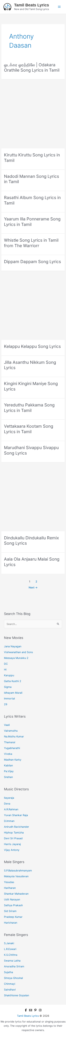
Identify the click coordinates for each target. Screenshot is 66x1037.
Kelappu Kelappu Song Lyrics (32, 346)
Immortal (9, 698)
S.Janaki (9, 943)
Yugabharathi (12, 748)
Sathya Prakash (13, 905)
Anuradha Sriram (14, 966)
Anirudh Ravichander (16, 826)
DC (6, 663)
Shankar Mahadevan (16, 893)
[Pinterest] (35, 1010)
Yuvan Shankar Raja (16, 815)
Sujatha (8, 972)
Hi (5, 669)
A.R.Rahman (11, 809)
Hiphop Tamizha (14, 832)
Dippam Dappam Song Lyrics (32, 261)
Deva (7, 803)
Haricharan (10, 922)
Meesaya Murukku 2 (16, 658)
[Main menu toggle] (59, 6)
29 (5, 704)
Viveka (8, 753)
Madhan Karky (12, 759)
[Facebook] (25, 1010)
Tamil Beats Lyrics (31, 5)
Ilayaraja (9, 797)
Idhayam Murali (13, 692)
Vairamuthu (11, 730)
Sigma (8, 686)
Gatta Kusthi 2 (12, 681)
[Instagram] (40, 1010)
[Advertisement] (33, 114)
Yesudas (9, 882)
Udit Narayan (12, 899)
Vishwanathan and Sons (18, 652)
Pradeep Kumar (13, 916)
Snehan (8, 777)
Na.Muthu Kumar (14, 736)
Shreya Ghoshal (13, 978)
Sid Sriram (10, 911)
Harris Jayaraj (12, 844)
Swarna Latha (12, 960)
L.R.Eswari (10, 949)
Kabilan (8, 765)
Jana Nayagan (12, 646)
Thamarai (9, 742)
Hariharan (10, 887)
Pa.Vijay (9, 771)
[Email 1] (30, 1010)
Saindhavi (10, 989)
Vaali (7, 724)
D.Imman (9, 821)
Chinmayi (9, 983)
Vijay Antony (11, 849)
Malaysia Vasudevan (16, 876)
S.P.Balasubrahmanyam (18, 870)
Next (33, 587)
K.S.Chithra (10, 954)
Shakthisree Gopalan (16, 995)
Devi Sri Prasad (13, 838)
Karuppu (9, 675)
